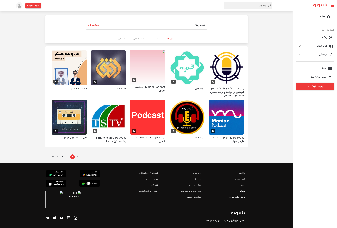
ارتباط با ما (197, 179)
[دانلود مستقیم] (56, 174)
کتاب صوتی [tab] (138, 39)
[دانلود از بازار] (89, 184)
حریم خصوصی (152, 179)
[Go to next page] (48, 156)
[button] (315, 37)
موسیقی (241, 185)
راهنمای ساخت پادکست (148, 191)
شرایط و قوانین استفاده (148, 173)
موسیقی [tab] (122, 39)
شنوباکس (154, 185)
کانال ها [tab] (170, 39)
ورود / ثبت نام (315, 86)
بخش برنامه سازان (237, 197)
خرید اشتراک (33, 6)
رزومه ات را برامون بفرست (191, 191)
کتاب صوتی (240, 179)
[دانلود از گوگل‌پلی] (89, 174)
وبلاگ (242, 191)
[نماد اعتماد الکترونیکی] (54, 200)
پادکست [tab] (155, 39)
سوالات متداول (195, 185)
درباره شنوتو (196, 173)
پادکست (241, 173)
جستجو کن (93, 25)
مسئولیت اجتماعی (193, 197)
